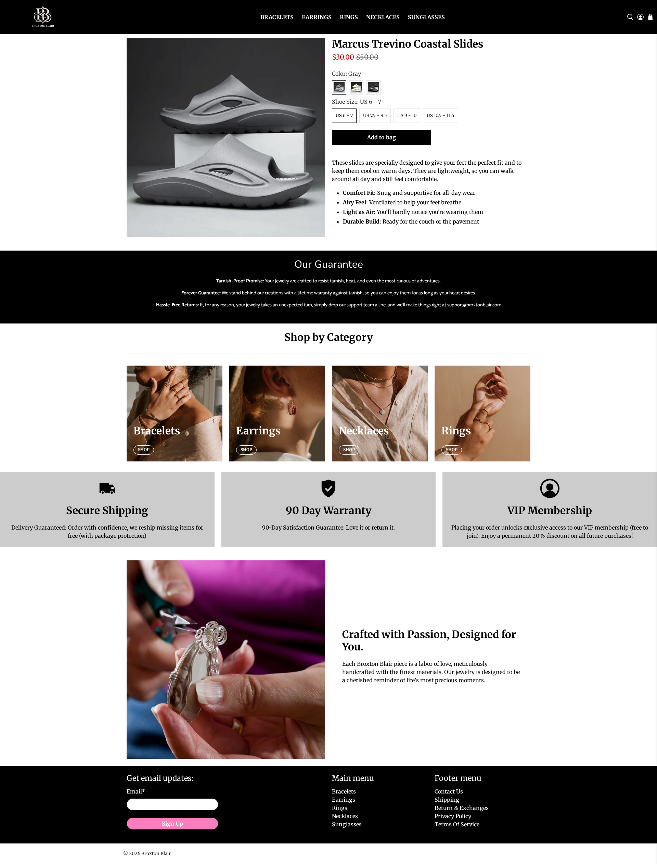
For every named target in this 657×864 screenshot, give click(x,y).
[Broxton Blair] (42, 16)
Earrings (317, 17)
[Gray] (339, 87)
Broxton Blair (155, 853)
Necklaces (383, 17)
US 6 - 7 (344, 115)
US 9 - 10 (406, 115)
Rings (349, 17)
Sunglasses (426, 17)
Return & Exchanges (462, 807)
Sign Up (172, 823)
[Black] (373, 87)
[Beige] (356, 87)
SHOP (144, 449)
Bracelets (277, 17)
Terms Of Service (457, 824)
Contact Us (449, 791)
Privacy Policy (453, 816)
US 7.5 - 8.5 (375, 115)
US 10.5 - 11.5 (440, 115)
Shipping (447, 799)
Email (136, 791)
